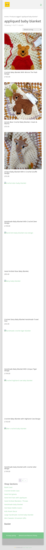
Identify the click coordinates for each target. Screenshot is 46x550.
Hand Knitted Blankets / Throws (16, 501)
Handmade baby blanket (13, 504)
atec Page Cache (27, 547)
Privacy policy (11, 535)
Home (6, 17)
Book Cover (8, 487)
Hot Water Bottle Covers (13, 508)
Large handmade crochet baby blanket (18, 515)
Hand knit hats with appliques (15, 498)
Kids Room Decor (10, 511)
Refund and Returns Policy (28, 535)
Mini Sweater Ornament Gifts (15, 518)
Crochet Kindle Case (11, 491)
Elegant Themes (19, 542)
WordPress (35, 542)
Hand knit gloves (10, 494)
